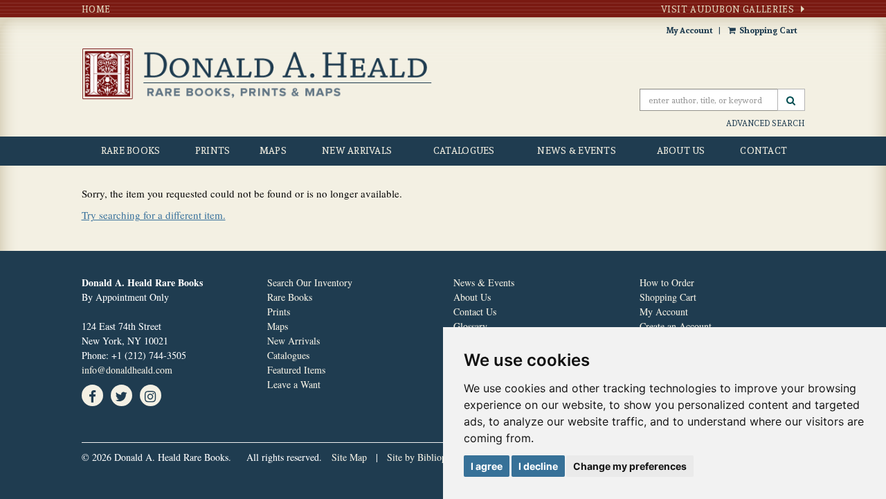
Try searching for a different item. (154, 215)
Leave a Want (293, 384)
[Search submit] (791, 100)
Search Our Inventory (309, 282)
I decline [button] (538, 466)
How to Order (667, 282)
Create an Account (676, 326)
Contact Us (474, 311)
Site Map (349, 457)
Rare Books (131, 150)
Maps (273, 150)
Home (96, 9)
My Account (689, 30)
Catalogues (464, 150)
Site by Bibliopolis (423, 457)
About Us (681, 150)
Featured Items (296, 369)
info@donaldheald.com (127, 369)
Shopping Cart (768, 30)
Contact (763, 150)
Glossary (470, 326)
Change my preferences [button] (630, 466)
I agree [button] (487, 466)
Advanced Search (765, 123)
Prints (212, 150)
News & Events (576, 150)
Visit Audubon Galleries (728, 9)
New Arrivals (357, 150)
